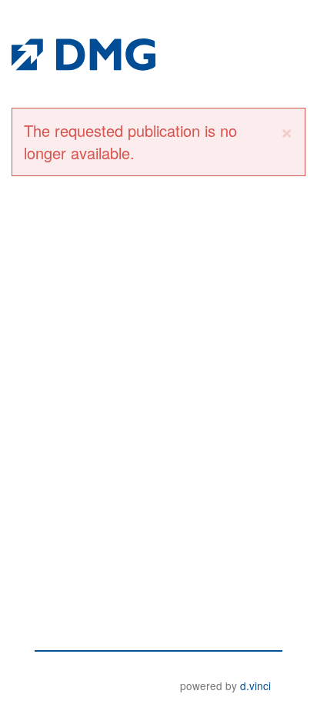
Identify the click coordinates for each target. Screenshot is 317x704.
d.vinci (255, 685)
